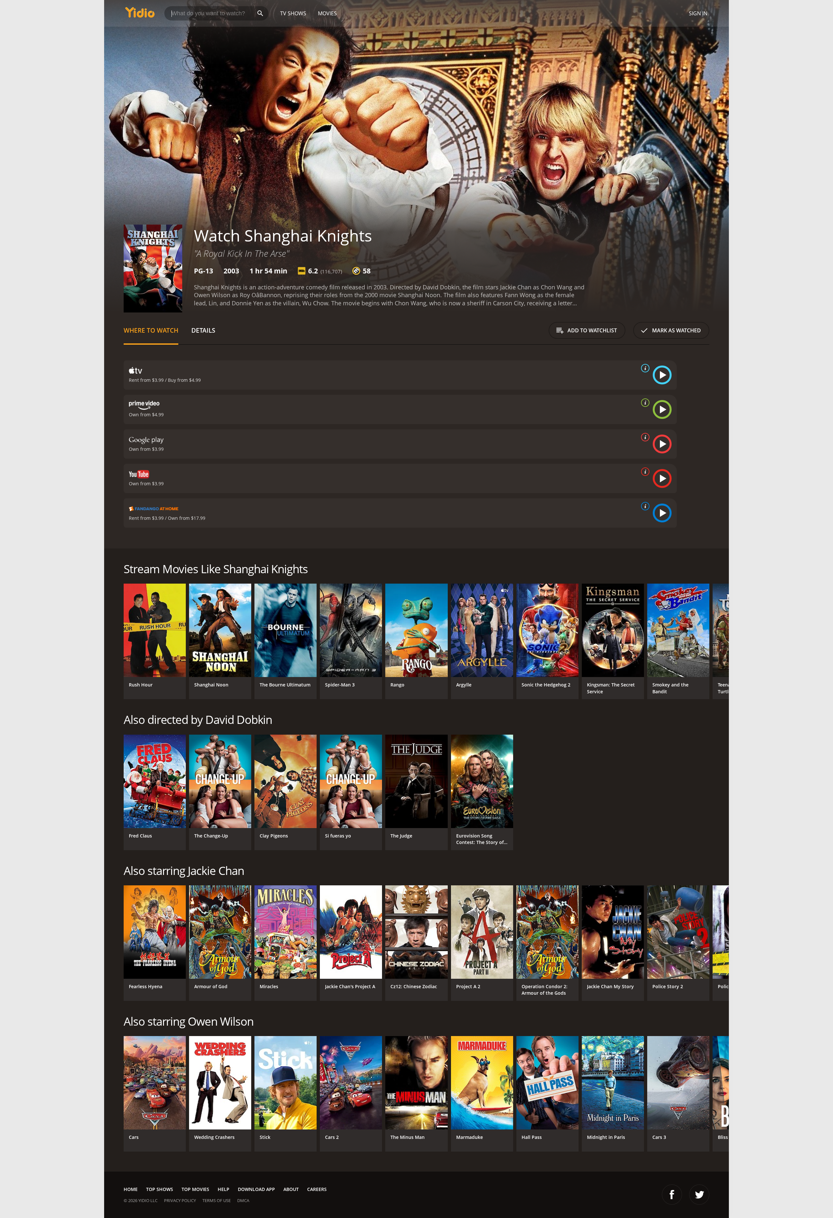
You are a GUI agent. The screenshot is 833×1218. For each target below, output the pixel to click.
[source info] (643, 368)
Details (203, 330)
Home (131, 1189)
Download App (256, 1189)
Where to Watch (151, 330)
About (291, 1189)
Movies (327, 13)
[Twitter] (699, 1194)
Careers (317, 1189)
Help (223, 1189)
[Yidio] (139, 14)
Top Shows (159, 1189)
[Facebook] (672, 1194)
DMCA (243, 1200)
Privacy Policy (180, 1200)
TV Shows (293, 13)
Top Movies (195, 1189)
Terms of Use (216, 1200)
